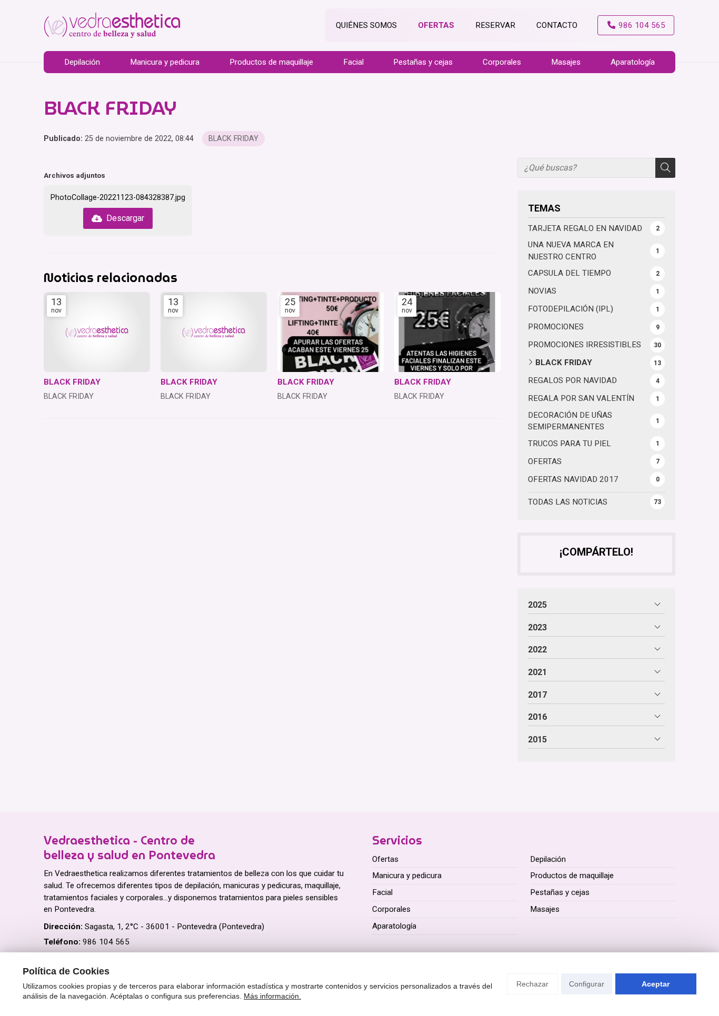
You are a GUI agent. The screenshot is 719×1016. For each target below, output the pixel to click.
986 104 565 (106, 942)
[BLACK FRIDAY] (97, 332)
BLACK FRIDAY (233, 138)
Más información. (272, 996)
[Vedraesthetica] (112, 25)
